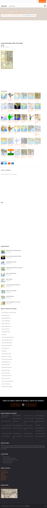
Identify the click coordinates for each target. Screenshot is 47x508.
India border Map (6, 320)
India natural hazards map (3, 133)
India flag (4, 334)
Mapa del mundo (4, 476)
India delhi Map (5, 329)
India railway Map (6, 362)
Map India (36, 144)
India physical (6, 456)
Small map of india (31, 99)
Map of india (9, 279)
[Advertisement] (23, 33)
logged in (7, 174)
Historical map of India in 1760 (30, 157)
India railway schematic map (16, 157)
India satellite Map (6, 375)
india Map (4, 351)
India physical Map (6, 353)
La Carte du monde (4, 472)
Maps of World (42, 1)
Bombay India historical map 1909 (14, 267)
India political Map (6, 356)
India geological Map (7, 340)
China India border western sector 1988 (38, 122)
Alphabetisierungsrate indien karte (11, 122)
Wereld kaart (3, 478)
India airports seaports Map (9, 312)
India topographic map (7, 381)
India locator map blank (17, 133)
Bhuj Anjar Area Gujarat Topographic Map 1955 (37, 134)
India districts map (17, 144)
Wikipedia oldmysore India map (23, 157)
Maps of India (5, 15)
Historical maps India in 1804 (37, 100)
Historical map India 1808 (15, 15)
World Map (3, 473)
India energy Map (6, 331)
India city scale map (3, 145)
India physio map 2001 (8, 461)
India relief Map (5, 364)
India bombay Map (6, 318)
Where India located (11, 261)
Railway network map (3, 110)
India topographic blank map (17, 122)
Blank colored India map (16, 100)
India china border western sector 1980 (31, 110)
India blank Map (6, 315)
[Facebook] (37, 1)
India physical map (7, 462)
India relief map (10, 296)
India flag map (30, 121)
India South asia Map (23, 100)
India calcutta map (31, 132)
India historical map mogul (6, 487)
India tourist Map (6, 383)
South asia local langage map (10, 100)
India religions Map (6, 367)
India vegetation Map (7, 386)
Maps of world (15, 404)
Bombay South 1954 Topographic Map (10, 110)
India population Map (7, 359)
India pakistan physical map (9, 458)
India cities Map (5, 323)
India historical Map (7, 342)
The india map (30, 144)
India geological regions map (13, 250)
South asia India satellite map (16, 110)
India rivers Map (6, 370)
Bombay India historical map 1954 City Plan (23, 145)
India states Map (6, 378)
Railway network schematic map (10, 145)
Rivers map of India (24, 132)
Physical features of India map (10, 459)
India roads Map (28, 433)
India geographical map (37, 110)
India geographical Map (7, 337)
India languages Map (7, 345)
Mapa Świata (3, 479)
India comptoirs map (3, 100)
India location (5, 348)
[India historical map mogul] (9, 493)
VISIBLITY (27, 506)
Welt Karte (3, 475)
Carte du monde (31, 404)
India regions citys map (11, 133)
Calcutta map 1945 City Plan (13, 302)
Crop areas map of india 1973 (13, 284)
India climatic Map (6, 326)
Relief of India (23, 109)
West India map (3, 121)
